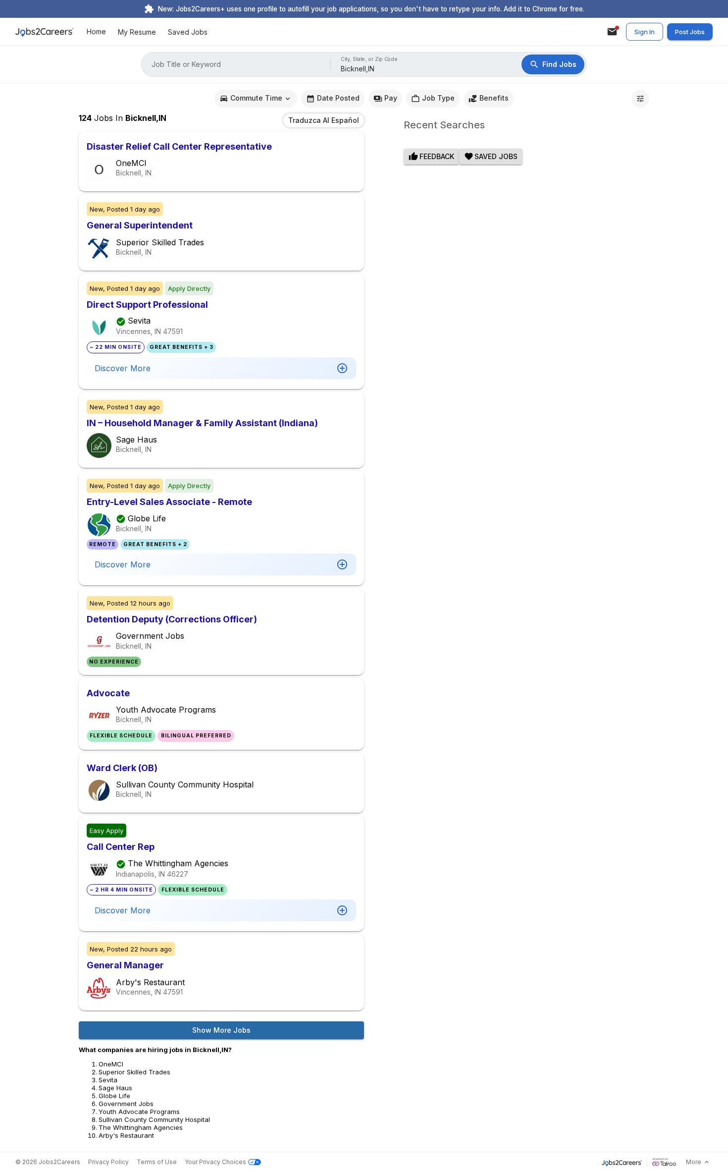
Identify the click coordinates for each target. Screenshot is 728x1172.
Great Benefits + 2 (155, 544)
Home (96, 32)
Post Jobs (690, 32)
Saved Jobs (188, 32)
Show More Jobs (221, 1030)
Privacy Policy (108, 1162)
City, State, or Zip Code (369, 59)
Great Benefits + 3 (181, 347)
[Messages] (612, 32)
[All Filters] (640, 99)
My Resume (137, 32)
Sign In (644, 32)
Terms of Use (157, 1162)
